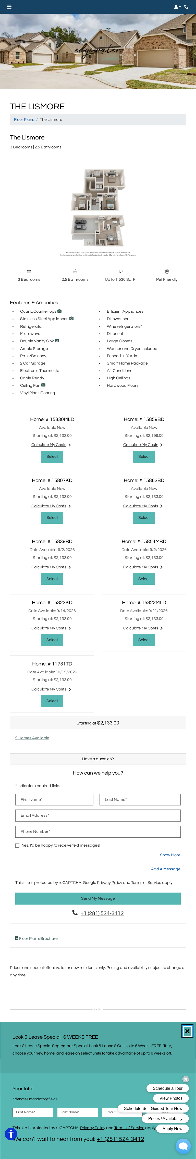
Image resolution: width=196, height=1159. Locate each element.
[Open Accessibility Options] (11, 1135)
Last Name (70, 1112)
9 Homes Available (32, 738)
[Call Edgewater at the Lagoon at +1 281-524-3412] (187, 7)
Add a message (165, 869)
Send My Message (98, 898)
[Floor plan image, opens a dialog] (98, 212)
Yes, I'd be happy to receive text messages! (61, 845)
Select (55, 456)
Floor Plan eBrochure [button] (38, 938)
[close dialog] (187, 1031)
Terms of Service (146, 882)
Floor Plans (24, 120)
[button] (178, 7)
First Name (25, 1112)
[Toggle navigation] (9, 7)
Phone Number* (35, 831)
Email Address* (35, 815)
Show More (170, 855)
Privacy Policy (109, 882)
